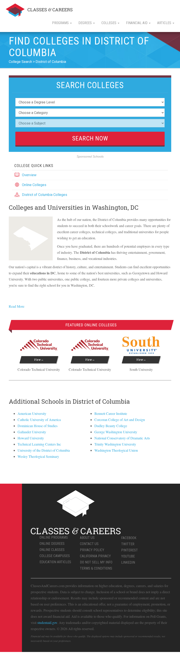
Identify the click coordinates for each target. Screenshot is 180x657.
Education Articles (55, 562)
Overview (29, 175)
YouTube (128, 556)
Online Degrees (52, 544)
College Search (20, 62)
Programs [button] (61, 23)
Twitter (127, 544)
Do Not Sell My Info (96, 562)
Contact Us (89, 544)
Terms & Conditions (96, 568)
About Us (87, 538)
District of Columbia (51, 62)
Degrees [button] (85, 23)
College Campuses (55, 556)
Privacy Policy (92, 550)
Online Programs (54, 537)
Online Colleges (34, 185)
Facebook (128, 538)
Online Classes (52, 550)
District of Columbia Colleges (44, 195)
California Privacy (95, 556)
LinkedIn (128, 562)
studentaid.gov (47, 622)
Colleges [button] (109, 23)
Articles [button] (164, 23)
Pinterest (129, 550)
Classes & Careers (39, 10)
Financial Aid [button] (137, 23)
